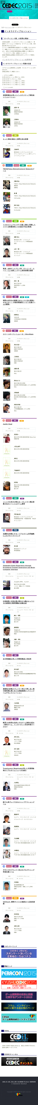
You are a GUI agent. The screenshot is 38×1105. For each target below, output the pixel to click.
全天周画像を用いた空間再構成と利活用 (17, 659)
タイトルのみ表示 (9, 87)
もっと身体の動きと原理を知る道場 (15, 139)
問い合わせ (26, 1081)
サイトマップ (24, 1083)
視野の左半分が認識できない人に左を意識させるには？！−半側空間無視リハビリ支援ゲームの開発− (19, 302)
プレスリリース (16, 1083)
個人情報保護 (20, 1081)
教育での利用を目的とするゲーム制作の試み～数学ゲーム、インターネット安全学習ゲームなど (18, 724)
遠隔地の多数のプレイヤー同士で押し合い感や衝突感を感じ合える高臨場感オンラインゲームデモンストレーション (18, 691)
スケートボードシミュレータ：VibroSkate (18, 334)
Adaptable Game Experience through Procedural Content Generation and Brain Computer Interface (19, 567)
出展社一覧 (5, 1081)
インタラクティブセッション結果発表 (17, 60)
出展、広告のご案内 (12, 1081)
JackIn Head (7, 424)
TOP (2, 27)
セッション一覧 (9, 27)
